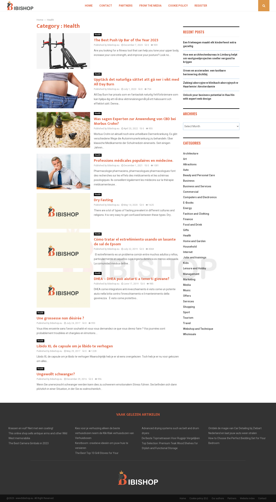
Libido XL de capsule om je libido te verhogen (75, 346)
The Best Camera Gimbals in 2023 (28, 443)
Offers (187, 295)
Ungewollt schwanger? (56, 374)
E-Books (188, 202)
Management (191, 273)
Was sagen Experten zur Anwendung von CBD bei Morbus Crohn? (135, 121)
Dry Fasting (103, 200)
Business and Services (197, 186)
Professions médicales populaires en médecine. (133, 160)
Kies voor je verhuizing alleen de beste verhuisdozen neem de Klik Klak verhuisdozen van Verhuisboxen (104, 433)
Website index (247, 498)
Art (185, 158)
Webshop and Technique (198, 328)
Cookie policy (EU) (198, 498)
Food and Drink (192, 224)
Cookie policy (178, 5)
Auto (186, 169)
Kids (186, 262)
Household (190, 246)
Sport (186, 312)
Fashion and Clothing (196, 213)
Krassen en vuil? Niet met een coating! (30, 428)
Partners (126, 5)
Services (188, 301)
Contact (105, 5)
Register (201, 5)
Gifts (186, 230)
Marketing (189, 279)
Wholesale (189, 334)
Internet (187, 252)
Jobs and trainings (194, 257)
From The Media (150, 5)
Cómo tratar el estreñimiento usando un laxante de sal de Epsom (135, 241)
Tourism (188, 317)
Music (187, 290)
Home (89, 5)
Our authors (218, 498)
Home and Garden (194, 241)
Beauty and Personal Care (199, 175)
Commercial (190, 191)
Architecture (190, 153)
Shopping (189, 306)
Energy (187, 208)
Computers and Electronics (200, 197)
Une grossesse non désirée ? (60, 318)
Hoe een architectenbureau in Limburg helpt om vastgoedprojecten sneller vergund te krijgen (210, 58)
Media (187, 284)
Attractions (190, 164)
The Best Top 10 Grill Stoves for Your (96, 453)
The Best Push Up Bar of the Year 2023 (126, 40)
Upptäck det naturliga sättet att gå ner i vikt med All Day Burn (136, 81)
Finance (188, 219)
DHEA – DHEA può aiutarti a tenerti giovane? (131, 279)
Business (189, 180)
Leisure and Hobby (194, 268)
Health (98, 35)
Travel (187, 323)
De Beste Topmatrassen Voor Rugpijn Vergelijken (171, 438)
